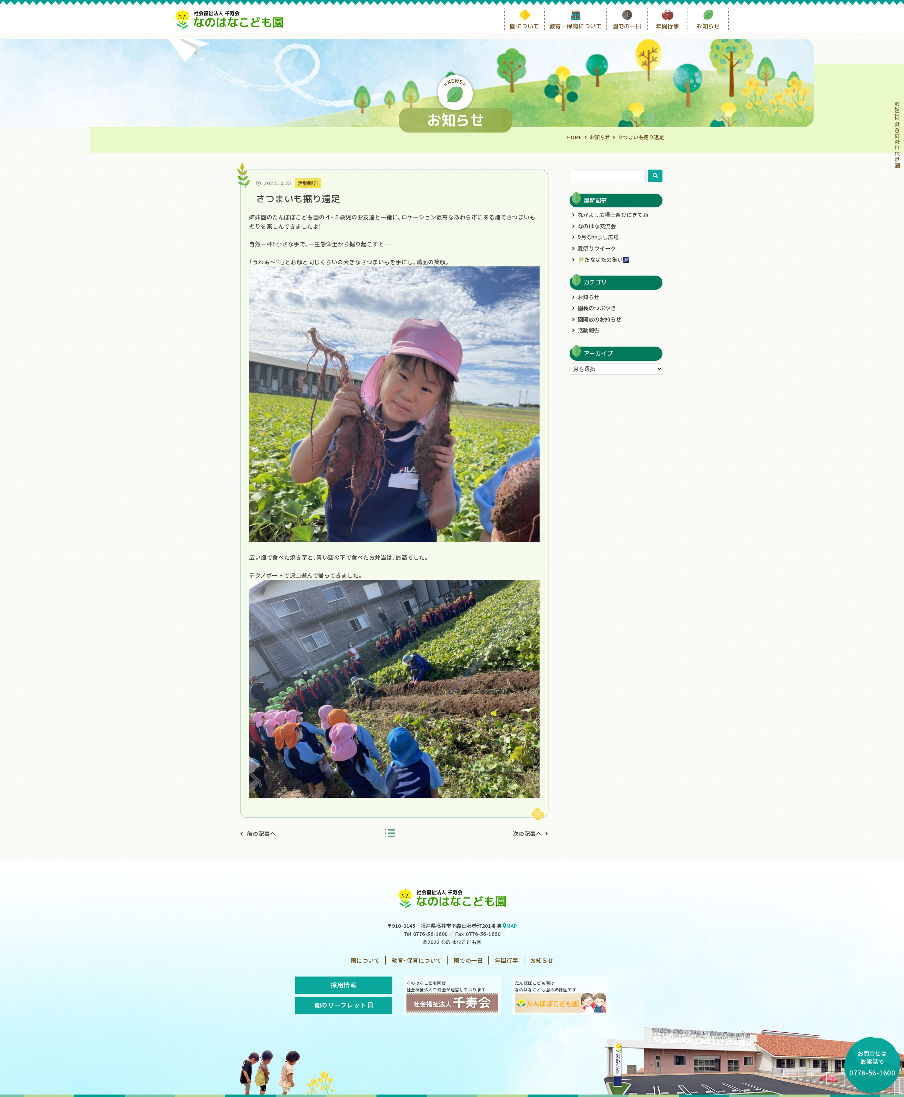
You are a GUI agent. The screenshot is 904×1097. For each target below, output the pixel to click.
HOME (574, 137)
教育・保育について (575, 26)
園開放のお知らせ (600, 319)
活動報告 (589, 330)
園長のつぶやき (597, 308)
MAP (511, 925)
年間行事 (667, 26)
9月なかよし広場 (598, 237)
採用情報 (344, 984)
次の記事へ (527, 833)
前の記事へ (261, 833)
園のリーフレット (341, 1005)
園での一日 (627, 26)
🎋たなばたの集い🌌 (604, 259)
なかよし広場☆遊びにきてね (613, 214)
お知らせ (708, 26)
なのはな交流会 (597, 226)
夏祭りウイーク (597, 248)
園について (524, 26)
